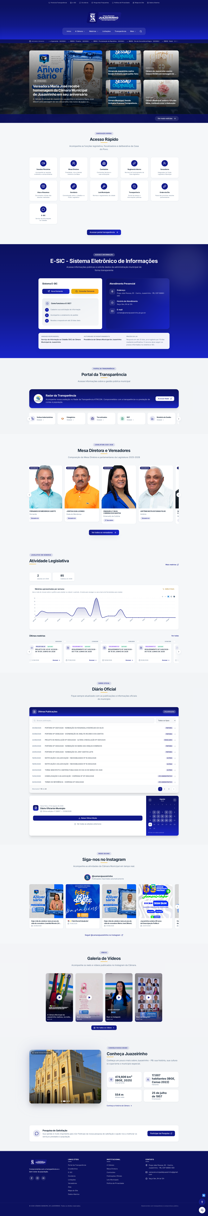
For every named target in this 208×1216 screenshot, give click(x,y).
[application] (104, 610)
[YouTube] (43, 1178)
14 (170, 816)
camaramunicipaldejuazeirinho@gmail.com (163, 1173)
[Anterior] (29, 419)
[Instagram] (37, 1178)
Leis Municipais (113, 1180)
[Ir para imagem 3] (65, 1101)
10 (154, 816)
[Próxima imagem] (98, 1077)
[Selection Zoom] (168, 596)
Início (69, 31)
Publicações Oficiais (114, 1176)
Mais (132, 31)
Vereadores (72, 1183)
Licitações (106, 31)
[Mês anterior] (150, 800)
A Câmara (79, 31)
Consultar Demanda (86, 291)
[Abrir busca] (141, 31)
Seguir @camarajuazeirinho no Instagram (102, 935)
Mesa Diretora (112, 1169)
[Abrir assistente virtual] (202, 1210)
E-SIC (70, 1172)
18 (158, 820)
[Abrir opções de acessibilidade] (202, 1202)
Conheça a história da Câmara (118, 1106)
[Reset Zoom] (174, 596)
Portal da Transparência (77, 1165)
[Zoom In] (162, 596)
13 (166, 816)
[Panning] (171, 596)
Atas (69, 1187)
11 (158, 816)
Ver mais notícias (165, 118)
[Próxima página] (174, 789)
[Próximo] (178, 419)
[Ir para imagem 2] (63, 1101)
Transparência (120, 31)
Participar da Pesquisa (160, 1133)
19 (162, 820)
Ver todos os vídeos (104, 1028)
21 (170, 820)
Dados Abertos (73, 1194)
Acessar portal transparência (102, 232)
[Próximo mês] (174, 800)
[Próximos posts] (177, 906)
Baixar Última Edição (89, 818)
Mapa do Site (73, 1191)
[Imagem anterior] (33, 1077)
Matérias (92, 31)
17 (154, 820)
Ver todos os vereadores (102, 532)
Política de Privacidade (115, 1183)
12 (162, 816)
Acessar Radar (163, 399)
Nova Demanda (57, 291)
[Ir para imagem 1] (61, 1101)
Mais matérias (171, 565)
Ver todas (175, 636)
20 (166, 820)
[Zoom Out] (165, 596)
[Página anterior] (155, 789)
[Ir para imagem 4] (68, 1101)
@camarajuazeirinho (102, 876)
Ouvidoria (71, 1176)
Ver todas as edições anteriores (89, 824)
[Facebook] (31, 1178)
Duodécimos (73, 1169)
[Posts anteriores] (30, 906)
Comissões (111, 1172)
